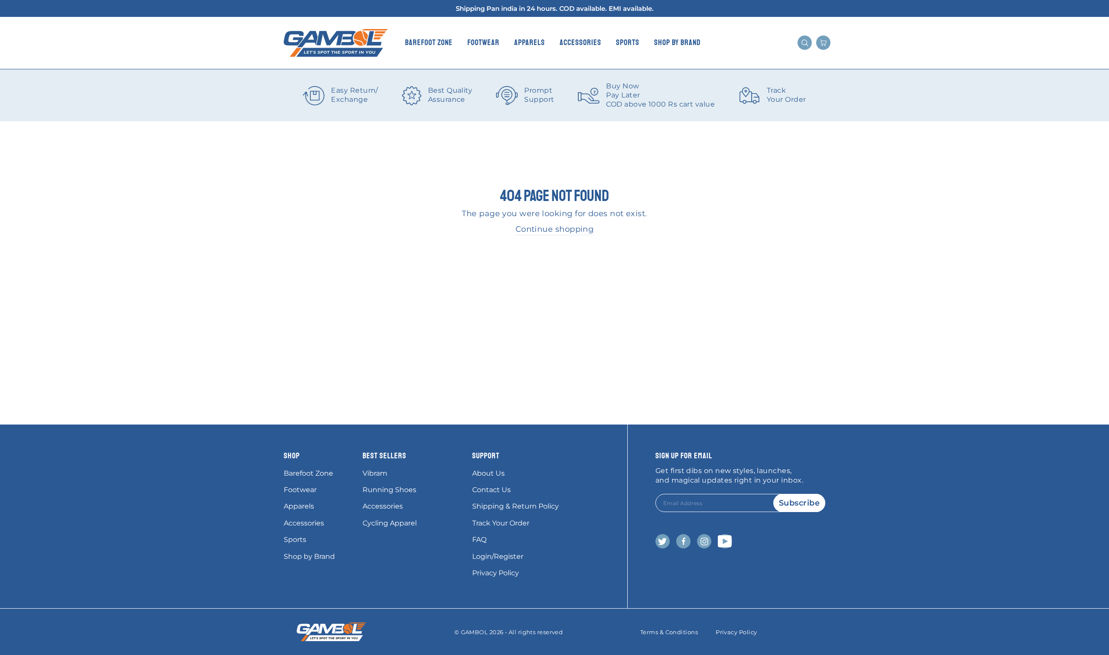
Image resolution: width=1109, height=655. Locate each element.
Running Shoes (389, 490)
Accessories (580, 42)
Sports (627, 42)
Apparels (529, 42)
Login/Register (497, 556)
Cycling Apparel (390, 523)
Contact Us (491, 490)
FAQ (479, 539)
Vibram (375, 473)
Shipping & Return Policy (515, 506)
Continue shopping (555, 229)
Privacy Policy (495, 573)
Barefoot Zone (429, 42)
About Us (488, 473)
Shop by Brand (677, 42)
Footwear (483, 42)
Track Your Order (500, 523)
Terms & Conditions (669, 632)
